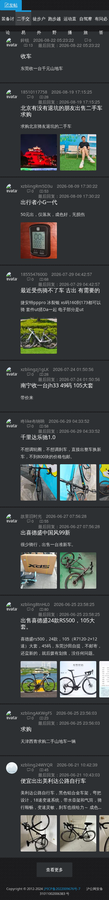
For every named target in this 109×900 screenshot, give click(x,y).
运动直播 (70, 25)
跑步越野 (54, 25)
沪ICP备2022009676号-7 (62, 888)
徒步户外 (39, 25)
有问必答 (101, 25)
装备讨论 (8, 25)
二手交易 (23, 25)
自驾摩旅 (85, 25)
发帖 (13, 5)
